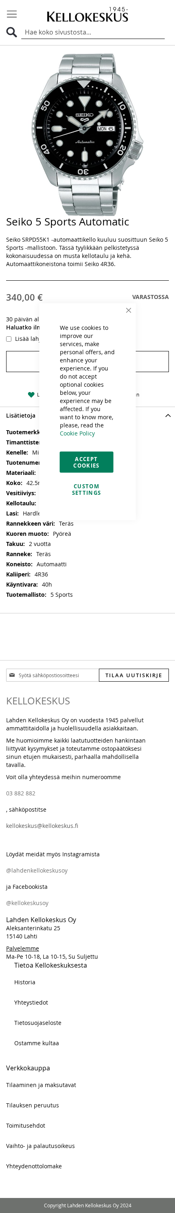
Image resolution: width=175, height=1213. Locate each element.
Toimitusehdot (25, 1125)
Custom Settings (86, 489)
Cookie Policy (77, 433)
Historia (24, 982)
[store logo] (87, 14)
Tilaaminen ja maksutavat (41, 1085)
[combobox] (93, 32)
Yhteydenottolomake (34, 1166)
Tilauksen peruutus (32, 1105)
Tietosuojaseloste (37, 1023)
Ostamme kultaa (36, 1043)
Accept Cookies (86, 462)
